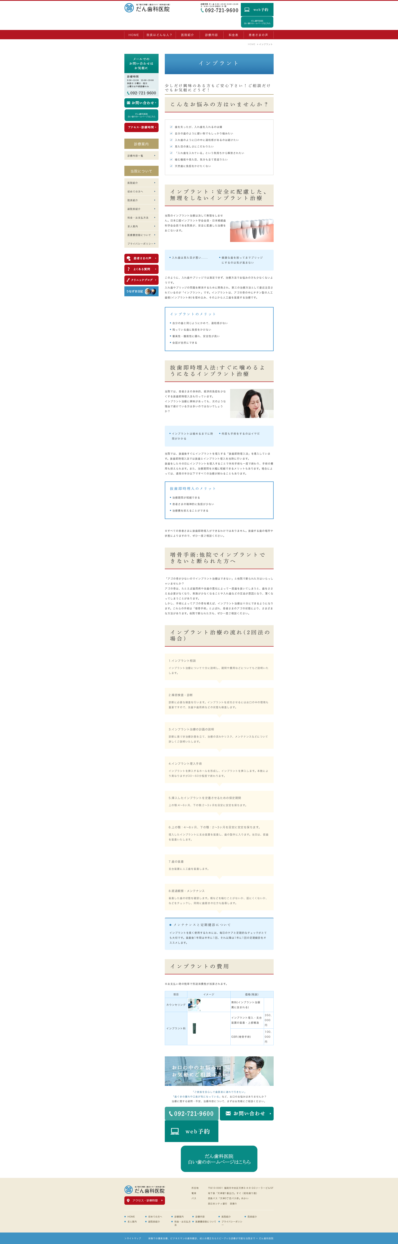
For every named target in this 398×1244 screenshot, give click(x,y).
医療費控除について (205, 1222)
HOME (134, 35)
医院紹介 (226, 1217)
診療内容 (211, 35)
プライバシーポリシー (232, 1223)
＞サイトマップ (132, 1238)
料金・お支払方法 (182, 1223)
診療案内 (179, 1217)
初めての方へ (155, 1217)
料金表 (233, 35)
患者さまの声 (258, 35)
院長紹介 (252, 1217)
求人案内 (132, 1222)
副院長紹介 (154, 1222)
